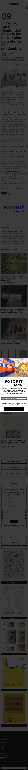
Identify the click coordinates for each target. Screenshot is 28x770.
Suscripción (14, 409)
